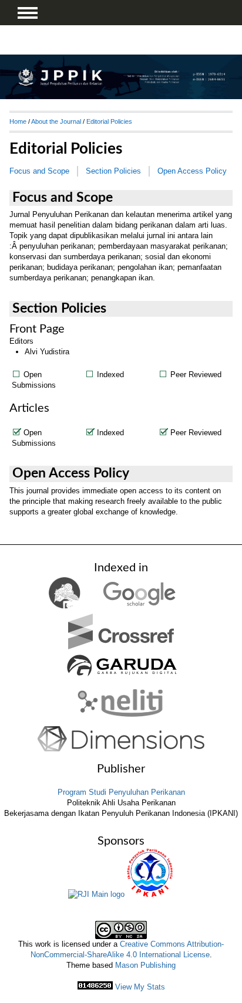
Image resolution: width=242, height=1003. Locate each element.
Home (17, 121)
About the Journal (56, 121)
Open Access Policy (192, 171)
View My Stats (140, 986)
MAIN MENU (28, 13)
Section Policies (113, 171)
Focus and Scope (39, 171)
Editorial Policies (109, 121)
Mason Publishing (145, 965)
